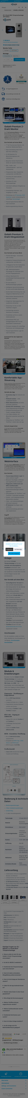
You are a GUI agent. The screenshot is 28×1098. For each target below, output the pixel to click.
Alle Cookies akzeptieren (14, 553)
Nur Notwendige (18, 549)
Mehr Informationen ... (14, 545)
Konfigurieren (9, 549)
